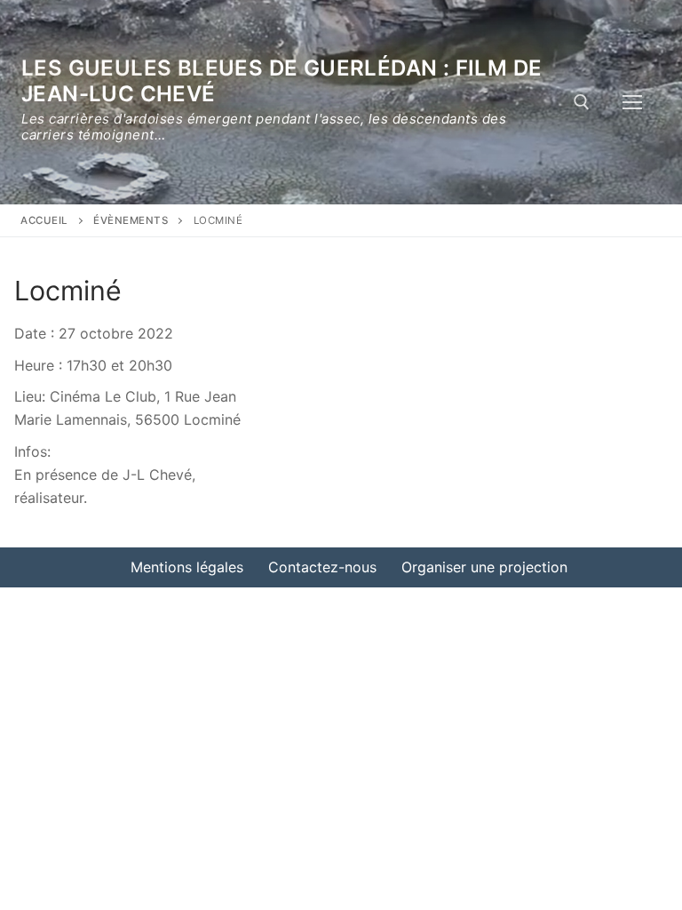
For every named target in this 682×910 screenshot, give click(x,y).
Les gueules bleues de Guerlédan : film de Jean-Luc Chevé (281, 81)
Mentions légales (187, 567)
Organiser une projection (484, 567)
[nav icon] (632, 102)
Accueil (44, 220)
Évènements (130, 220)
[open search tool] (582, 102)
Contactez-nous (322, 567)
